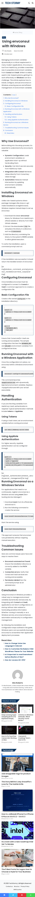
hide (14, 95)
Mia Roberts (8, 51)
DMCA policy (17, 889)
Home (16, 32)
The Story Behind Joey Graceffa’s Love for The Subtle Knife (16, 782)
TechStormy (13, 883)
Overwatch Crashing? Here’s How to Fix (24, 738)
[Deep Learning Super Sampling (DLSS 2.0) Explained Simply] (9, 708)
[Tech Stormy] (12, 3)
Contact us (9, 886)
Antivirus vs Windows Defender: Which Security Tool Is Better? (25, 717)
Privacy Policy (25, 886)
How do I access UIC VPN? (15, 660)
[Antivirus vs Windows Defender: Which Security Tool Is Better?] (25, 708)
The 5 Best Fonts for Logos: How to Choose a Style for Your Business (17, 870)
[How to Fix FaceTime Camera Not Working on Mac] (9, 730)
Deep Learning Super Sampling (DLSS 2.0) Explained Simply (9, 717)
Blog (20, 32)
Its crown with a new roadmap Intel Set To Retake (17, 842)
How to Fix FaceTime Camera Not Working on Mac (9, 738)
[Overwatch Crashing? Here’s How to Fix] (25, 730)
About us (16, 886)
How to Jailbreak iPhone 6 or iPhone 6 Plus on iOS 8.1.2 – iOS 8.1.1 (17, 815)
